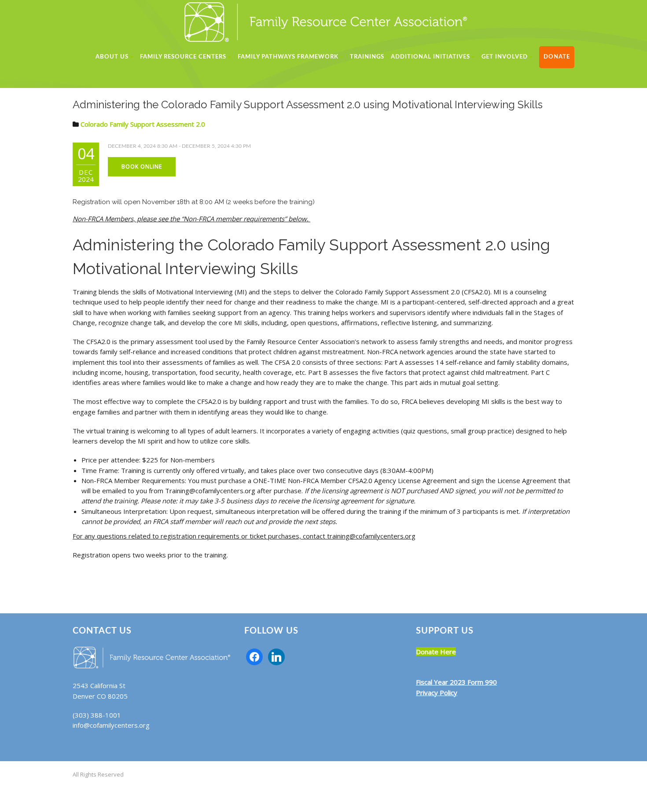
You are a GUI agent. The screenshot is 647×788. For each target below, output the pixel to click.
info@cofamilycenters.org (111, 725)
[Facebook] (254, 656)
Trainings (367, 57)
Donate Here (436, 651)
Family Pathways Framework (288, 57)
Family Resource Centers (183, 57)
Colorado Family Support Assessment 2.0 (143, 124)
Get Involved (505, 57)
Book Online (141, 166)
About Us (112, 57)
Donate (557, 57)
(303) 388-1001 (97, 715)
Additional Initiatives (430, 57)
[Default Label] (276, 656)
